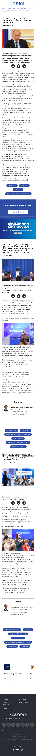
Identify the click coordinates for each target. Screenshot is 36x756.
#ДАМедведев (11, 430)
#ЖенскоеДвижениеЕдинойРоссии (18, 434)
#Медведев (25, 430)
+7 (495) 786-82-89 (18, 715)
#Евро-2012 (12, 185)
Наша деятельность (13, 8)
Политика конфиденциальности (18, 738)
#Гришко (25, 646)
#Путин (24, 185)
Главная (4, 8)
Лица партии (23, 699)
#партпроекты (18, 438)
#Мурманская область (12, 630)
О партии (6, 699)
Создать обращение (18, 212)
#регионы (28, 630)
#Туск (18, 189)
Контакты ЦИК (23, 702)
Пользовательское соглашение (18, 736)
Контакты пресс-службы (8, 707)
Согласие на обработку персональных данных (18, 741)
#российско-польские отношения (18, 194)
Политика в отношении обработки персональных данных (18, 739)
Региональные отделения (7, 703)
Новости (23, 8)
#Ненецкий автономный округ (18, 442)
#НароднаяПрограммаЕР (18, 634)
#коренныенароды (18, 447)
